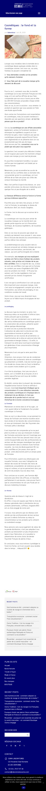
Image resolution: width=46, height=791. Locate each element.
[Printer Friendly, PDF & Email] (11, 592)
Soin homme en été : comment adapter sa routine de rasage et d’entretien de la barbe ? (22, 609)
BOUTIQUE (8, 685)
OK (24, 788)
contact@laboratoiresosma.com (17, 772)
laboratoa (11, 33)
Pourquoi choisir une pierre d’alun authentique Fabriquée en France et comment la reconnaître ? (20, 632)
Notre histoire (10, 669)
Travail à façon (10, 672)
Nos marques (9, 681)
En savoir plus (10, 678)
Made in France (10, 675)
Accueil (7, 666)
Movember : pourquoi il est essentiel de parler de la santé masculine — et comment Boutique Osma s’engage (21, 641)
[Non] (43, 783)
